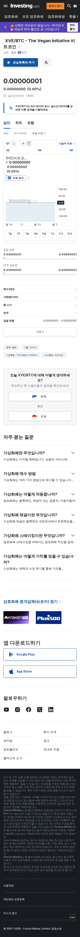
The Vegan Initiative (26, 355)
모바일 (7, 740)
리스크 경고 (10, 913)
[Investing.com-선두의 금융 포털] (25, 6)
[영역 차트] (13, 143)
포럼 (30, 123)
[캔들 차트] (7, 143)
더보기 (40, 331)
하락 (44, 396)
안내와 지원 (51, 749)
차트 (18, 123)
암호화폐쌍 (56, 16)
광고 (46, 740)
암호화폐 (11, 16)
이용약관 (8, 885)
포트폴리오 (10, 749)
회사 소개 (50, 732)
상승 (44, 416)
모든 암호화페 (33, 16)
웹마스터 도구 (12, 758)
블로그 (7, 732)
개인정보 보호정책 (14, 899)
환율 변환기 (39, 133)
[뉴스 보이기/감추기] (28, 143)
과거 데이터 (20, 133)
